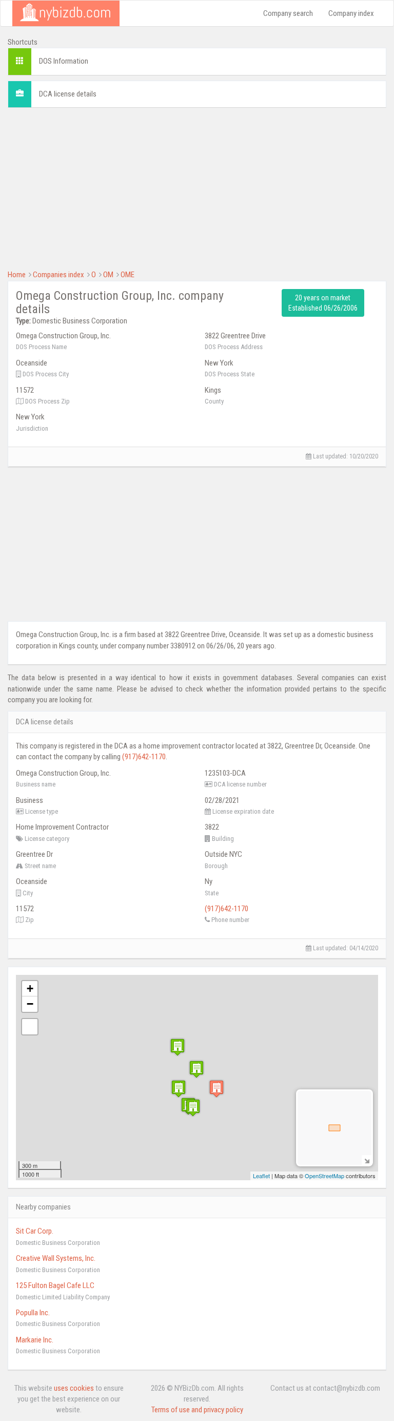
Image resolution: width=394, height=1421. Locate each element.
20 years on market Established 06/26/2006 (323, 303)
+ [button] (30, 988)
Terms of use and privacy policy (197, 1409)
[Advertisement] (197, 187)
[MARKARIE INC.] (177, 1047)
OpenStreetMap (324, 1176)
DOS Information (63, 61)
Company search (288, 13)
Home (17, 274)
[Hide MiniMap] (366, 1160)
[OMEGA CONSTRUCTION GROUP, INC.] (216, 1088)
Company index (351, 13)
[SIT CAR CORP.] (196, 1069)
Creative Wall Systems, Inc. (55, 1258)
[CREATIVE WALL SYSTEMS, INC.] (193, 1107)
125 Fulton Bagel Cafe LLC (55, 1285)
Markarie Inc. (34, 1340)
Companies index (58, 274)
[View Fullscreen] (29, 1026)
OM (108, 274)
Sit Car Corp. (34, 1231)
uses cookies (74, 1388)
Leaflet (261, 1176)
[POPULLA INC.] (178, 1088)
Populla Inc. (33, 1312)
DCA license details (67, 94)
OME (127, 274)
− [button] (30, 1003)
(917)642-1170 (144, 756)
